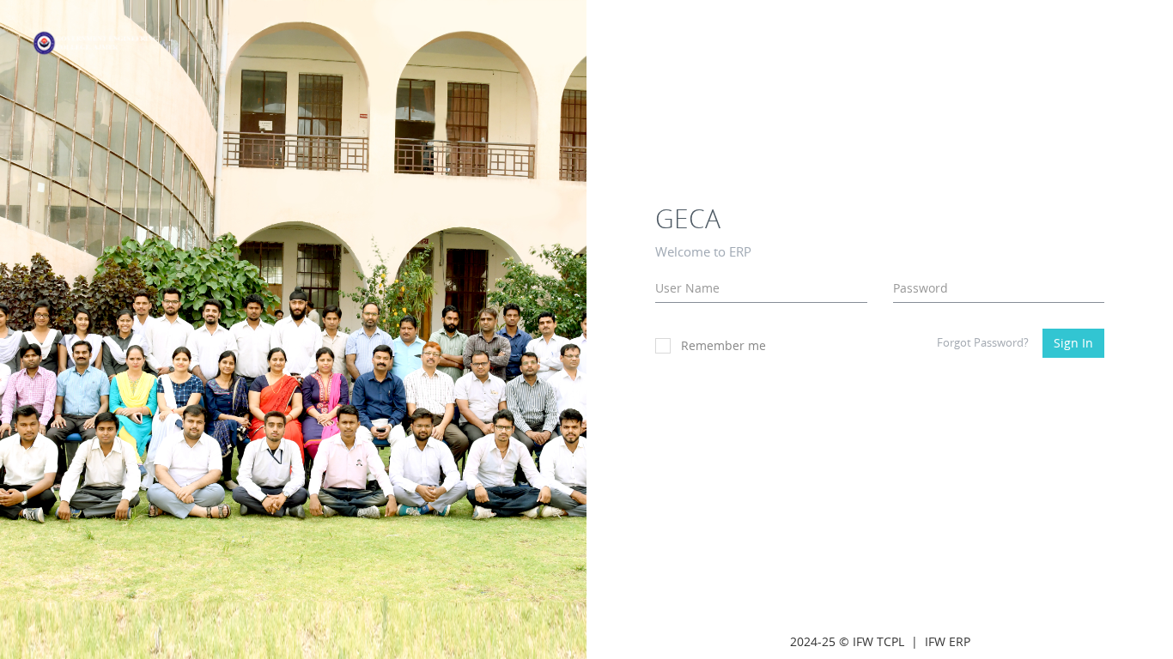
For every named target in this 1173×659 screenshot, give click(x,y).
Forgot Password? (983, 342)
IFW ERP (947, 641)
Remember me (723, 345)
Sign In (1073, 343)
